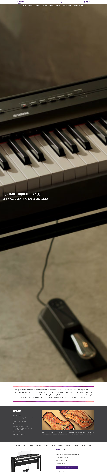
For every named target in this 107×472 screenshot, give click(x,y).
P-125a (76, 445)
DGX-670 (60, 445)
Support (56, 2)
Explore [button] (58, 5)
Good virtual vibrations (19, 421)
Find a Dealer (67, 5)
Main (24, 5)
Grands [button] (30, 5)
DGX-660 (68, 445)
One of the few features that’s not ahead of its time (23, 429)
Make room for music (19, 423)
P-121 (83, 445)
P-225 (24, 445)
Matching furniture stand (20, 426)
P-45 (89, 445)
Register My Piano (78, 5)
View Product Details (67, 467)
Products (43, 2)
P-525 (18, 445)
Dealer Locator (49, 2)
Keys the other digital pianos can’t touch (23, 418)
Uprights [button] (37, 5)
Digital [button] (51, 5)
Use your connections (19, 434)
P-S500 (46, 445)
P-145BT (38, 445)
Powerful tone (17, 415)
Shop (61, 2)
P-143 (31, 445)
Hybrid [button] (45, 5)
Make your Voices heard (20, 432)
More (64, 2)
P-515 (53, 445)
